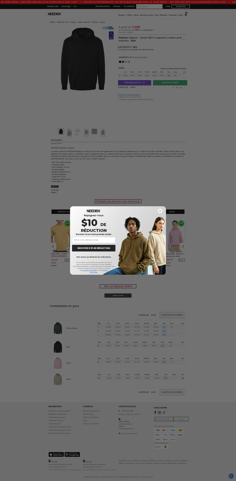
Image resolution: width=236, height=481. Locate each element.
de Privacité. (94, 272)
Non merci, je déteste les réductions (94, 257)
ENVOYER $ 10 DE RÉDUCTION (94, 248)
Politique (105, 270)
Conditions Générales (89, 270)
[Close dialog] (160, 211)
